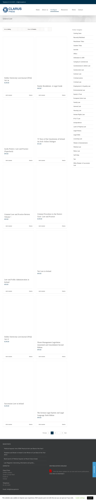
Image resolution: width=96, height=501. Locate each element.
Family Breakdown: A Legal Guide (49, 86)
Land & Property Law (80, 127)
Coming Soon (77, 33)
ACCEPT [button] (90, 498)
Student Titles (78, 45)
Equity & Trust (78, 94)
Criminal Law (77, 82)
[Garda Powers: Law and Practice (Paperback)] (18, 123)
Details (30, 95)
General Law (77, 106)
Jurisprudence (78, 122)
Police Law (77, 151)
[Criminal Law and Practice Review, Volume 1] (18, 188)
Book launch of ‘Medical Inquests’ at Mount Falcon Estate (21, 459)
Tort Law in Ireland (44, 271)
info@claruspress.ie (21, 2)
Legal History (77, 131)
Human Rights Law (79, 114)
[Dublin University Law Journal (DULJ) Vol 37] (18, 315)
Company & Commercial (81, 62)
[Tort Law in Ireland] (51, 249)
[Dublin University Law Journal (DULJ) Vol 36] (18, 56)
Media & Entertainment (81, 143)
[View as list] (50, 29)
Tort (75, 159)
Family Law (77, 102)
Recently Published (79, 37)
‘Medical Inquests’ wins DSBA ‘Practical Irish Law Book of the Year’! (23, 448)
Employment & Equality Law (82, 86)
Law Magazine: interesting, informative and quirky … (19, 463)
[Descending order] (24, 29)
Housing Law (77, 110)
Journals (76, 49)
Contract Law (77, 74)
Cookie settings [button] (80, 498)
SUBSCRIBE (94, 469)
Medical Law (77, 147)
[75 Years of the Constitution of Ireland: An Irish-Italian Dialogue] (51, 118)
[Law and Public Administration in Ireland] (18, 253)
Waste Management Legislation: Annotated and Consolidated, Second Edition (50, 344)
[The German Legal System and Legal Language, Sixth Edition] (51, 385)
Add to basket (9, 95)
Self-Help (76, 155)
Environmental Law (79, 90)
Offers (75, 54)
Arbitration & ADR (79, 58)
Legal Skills (77, 135)
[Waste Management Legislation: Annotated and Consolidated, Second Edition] (51, 317)
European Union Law (80, 98)
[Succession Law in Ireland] (18, 381)
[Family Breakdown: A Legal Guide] (51, 60)
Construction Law (79, 70)
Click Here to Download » (57, 474)
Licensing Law (78, 139)
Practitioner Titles (79, 41)
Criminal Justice (78, 78)
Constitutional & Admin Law (82, 66)
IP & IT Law (77, 118)
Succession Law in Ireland (14, 404)
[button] (90, 9)
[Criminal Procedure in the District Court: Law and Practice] (51, 188)
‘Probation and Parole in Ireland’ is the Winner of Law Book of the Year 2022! (24, 454)
